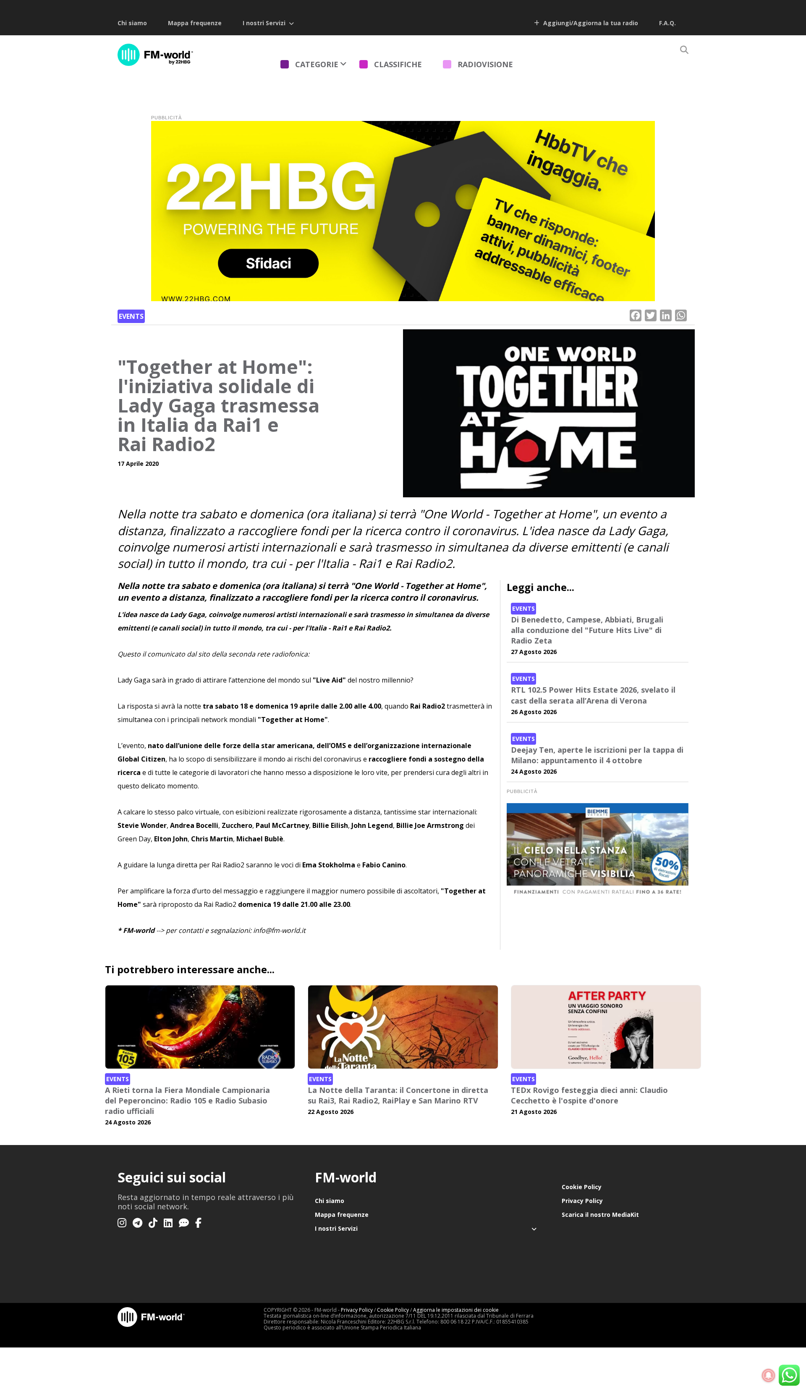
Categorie (316, 64)
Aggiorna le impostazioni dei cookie (456, 1309)
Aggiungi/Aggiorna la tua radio (590, 23)
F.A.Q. (667, 23)
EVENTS (131, 316)
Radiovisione (485, 64)
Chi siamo (132, 23)
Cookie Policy (582, 1187)
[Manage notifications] (768, 1375)
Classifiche (398, 64)
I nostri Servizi (264, 23)
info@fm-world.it (279, 930)
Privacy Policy (582, 1201)
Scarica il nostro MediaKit (600, 1215)
